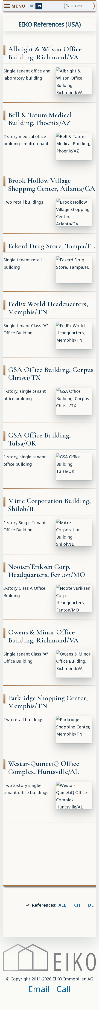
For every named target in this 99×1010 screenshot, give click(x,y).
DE (32, 5)
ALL (62, 905)
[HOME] (49, 957)
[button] (74, 80)
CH (76, 905)
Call (63, 989)
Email (39, 989)
